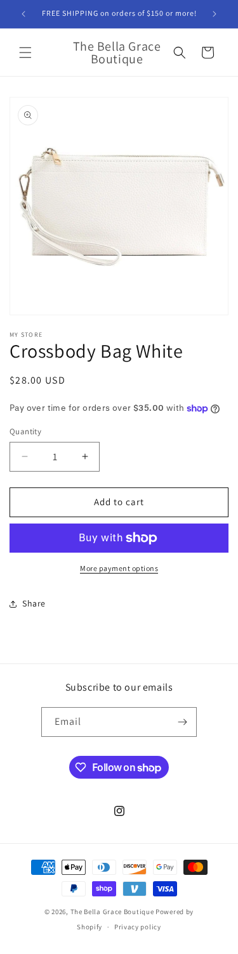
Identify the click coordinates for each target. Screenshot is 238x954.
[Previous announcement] (23, 14)
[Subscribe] (182, 722)
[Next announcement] (214, 14)
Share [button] (34, 603)
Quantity (25, 431)
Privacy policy (137, 926)
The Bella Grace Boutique (113, 911)
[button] (25, 52)
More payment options (119, 568)
